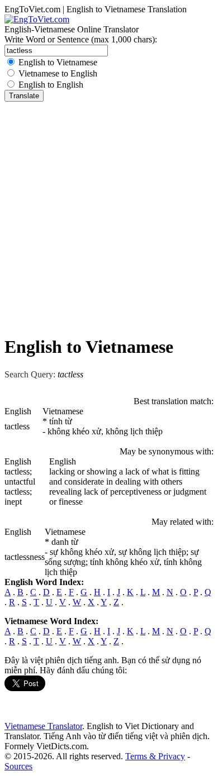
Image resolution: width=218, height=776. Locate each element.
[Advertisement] (109, 216)
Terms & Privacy (155, 756)
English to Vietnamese (57, 62)
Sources (18, 766)
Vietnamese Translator (43, 726)
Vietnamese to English (57, 73)
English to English (50, 84)
